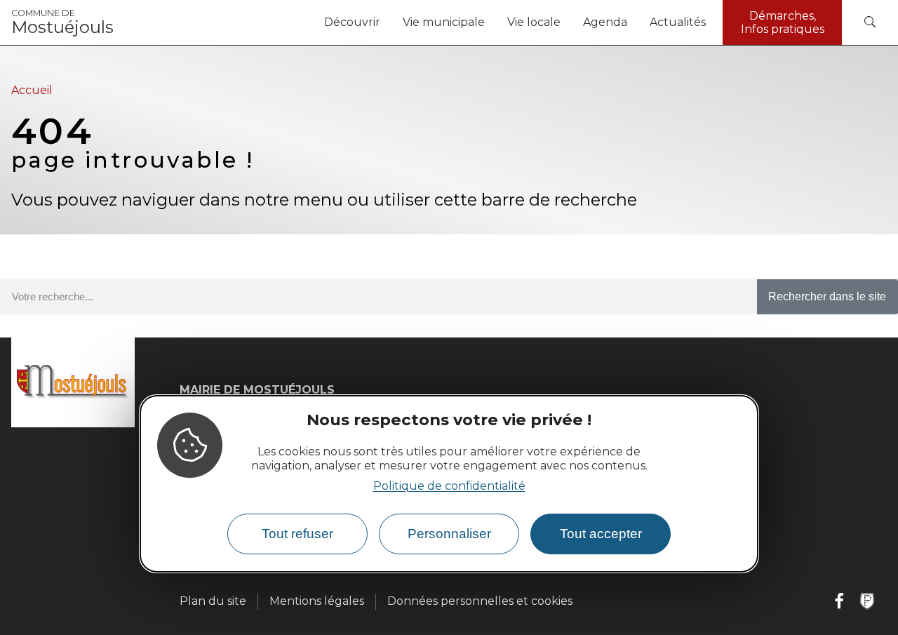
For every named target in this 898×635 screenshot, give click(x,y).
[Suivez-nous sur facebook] (839, 601)
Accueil (32, 90)
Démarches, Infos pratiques (782, 22)
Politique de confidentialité (449, 486)
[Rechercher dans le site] (870, 23)
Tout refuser (297, 534)
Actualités (678, 22)
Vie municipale (444, 22)
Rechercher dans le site (827, 296)
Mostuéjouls (62, 22)
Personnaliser (449, 534)
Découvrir (352, 22)
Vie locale (534, 22)
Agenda (605, 22)
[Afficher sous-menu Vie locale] (566, 22)
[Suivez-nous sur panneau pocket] (867, 601)
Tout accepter (601, 534)
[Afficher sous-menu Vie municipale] (490, 22)
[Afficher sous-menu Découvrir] (385, 22)
